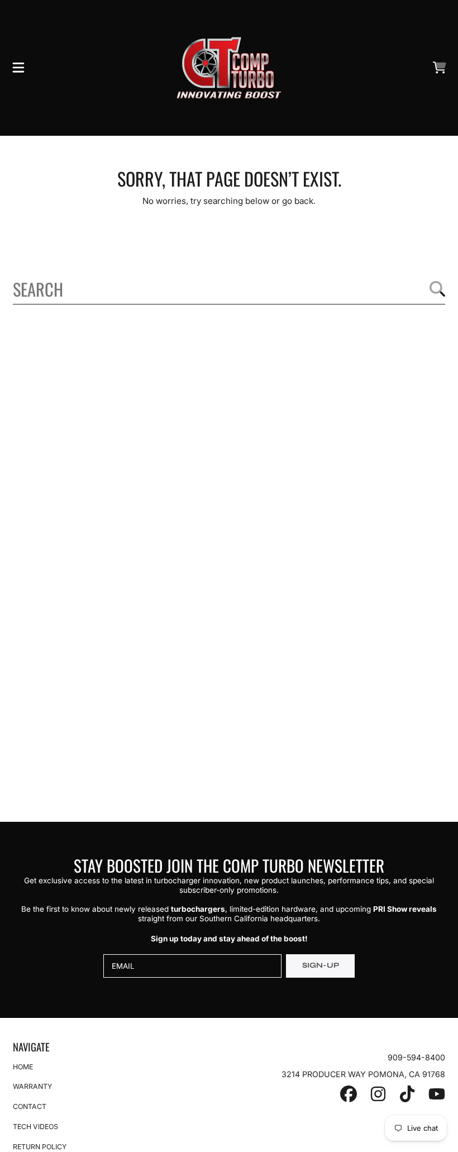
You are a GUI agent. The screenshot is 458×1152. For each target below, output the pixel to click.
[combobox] (229, 289)
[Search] (437, 289)
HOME (23, 1067)
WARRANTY (32, 1086)
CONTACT (29, 1106)
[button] (18, 67)
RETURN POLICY (39, 1147)
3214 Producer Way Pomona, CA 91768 (363, 1074)
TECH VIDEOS (35, 1126)
